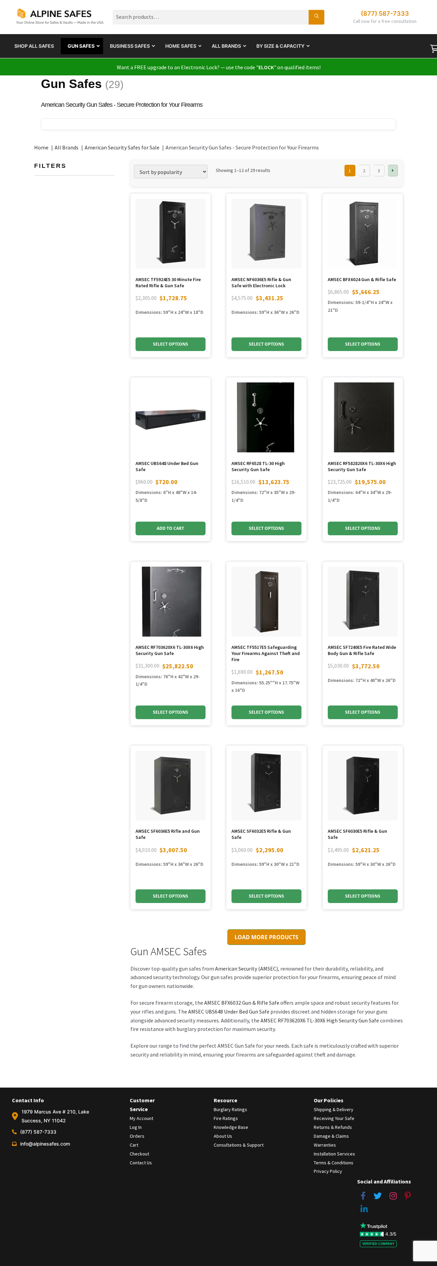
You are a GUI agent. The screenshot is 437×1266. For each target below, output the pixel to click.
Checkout (139, 1154)
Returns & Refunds (333, 1127)
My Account (141, 1118)
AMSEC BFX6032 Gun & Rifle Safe (241, 1002)
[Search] (316, 17)
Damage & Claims (331, 1136)
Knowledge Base (231, 1127)
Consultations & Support (239, 1145)
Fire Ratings (226, 1118)
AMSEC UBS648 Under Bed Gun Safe (228, 1011)
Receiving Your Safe (334, 1118)
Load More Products (266, 937)
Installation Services (334, 1154)
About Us (223, 1136)
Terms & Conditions (333, 1163)
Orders (137, 1136)
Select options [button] (170, 344)
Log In (136, 1127)
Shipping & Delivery (333, 1109)
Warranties (325, 1145)
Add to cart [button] (170, 528)
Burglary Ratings (230, 1109)
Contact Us (141, 1163)
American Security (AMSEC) (246, 968)
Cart (134, 1145)
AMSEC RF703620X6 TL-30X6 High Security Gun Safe (319, 1020)
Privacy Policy (328, 1171)
